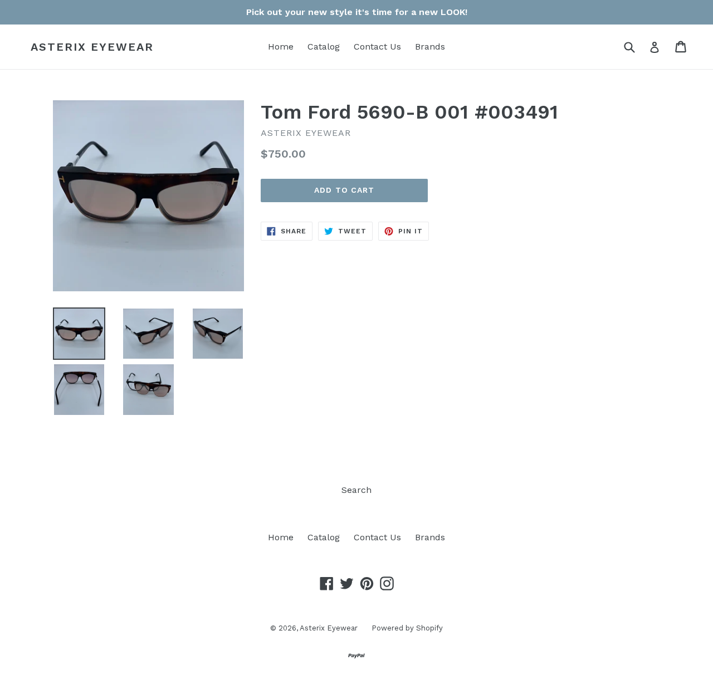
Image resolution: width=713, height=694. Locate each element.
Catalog (323, 46)
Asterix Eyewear (92, 46)
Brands (430, 46)
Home (281, 46)
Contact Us (377, 46)
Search (356, 490)
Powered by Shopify (407, 628)
